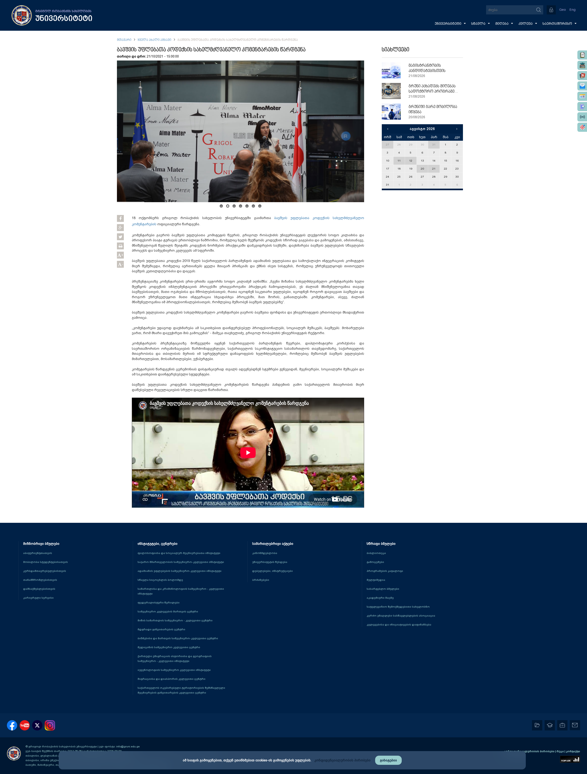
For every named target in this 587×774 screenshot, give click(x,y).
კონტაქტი (573, 751)
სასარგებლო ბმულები (383, 588)
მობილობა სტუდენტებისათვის (45, 562)
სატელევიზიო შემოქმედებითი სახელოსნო (398, 606)
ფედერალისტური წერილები (159, 602)
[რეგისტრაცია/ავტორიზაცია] (551, 9)
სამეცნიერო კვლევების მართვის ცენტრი (168, 611)
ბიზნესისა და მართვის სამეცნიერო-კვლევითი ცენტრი (178, 638)
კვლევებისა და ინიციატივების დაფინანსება (399, 624)
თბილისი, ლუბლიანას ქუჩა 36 (47, 755)
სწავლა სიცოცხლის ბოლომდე (160, 579)
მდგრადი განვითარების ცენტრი (161, 629)
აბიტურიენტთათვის (37, 553)
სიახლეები (395, 50)
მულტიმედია (376, 579)
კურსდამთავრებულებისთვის (44, 571)
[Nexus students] (582, 65)
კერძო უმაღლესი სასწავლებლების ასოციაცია (401, 615)
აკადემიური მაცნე (380, 597)
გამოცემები (375, 562)
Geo (562, 10)
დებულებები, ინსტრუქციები (272, 571)
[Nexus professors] (582, 75)
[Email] (582, 86)
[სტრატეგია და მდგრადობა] (582, 127)
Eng (572, 10)
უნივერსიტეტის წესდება (269, 562)
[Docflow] (582, 55)
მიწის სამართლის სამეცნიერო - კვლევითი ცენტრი (175, 620)
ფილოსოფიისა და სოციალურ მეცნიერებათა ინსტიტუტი (179, 553)
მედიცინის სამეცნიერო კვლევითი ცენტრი (169, 647)
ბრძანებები (260, 579)
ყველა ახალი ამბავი (154, 40)
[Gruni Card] (582, 96)
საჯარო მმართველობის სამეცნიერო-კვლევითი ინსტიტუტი (181, 562)
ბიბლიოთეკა (376, 553)
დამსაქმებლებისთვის (39, 588)
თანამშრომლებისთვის (40, 579)
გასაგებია (388, 760)
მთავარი (124, 40)
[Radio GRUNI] (582, 116)
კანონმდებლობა (264, 553)
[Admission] (582, 106)
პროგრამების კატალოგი (385, 571)
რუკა (561, 751)
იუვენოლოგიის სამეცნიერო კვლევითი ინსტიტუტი (174, 670)
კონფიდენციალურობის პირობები (529, 751)
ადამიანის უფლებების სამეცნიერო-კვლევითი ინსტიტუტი (180, 571)
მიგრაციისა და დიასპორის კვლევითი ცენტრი (171, 678)
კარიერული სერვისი (38, 597)
